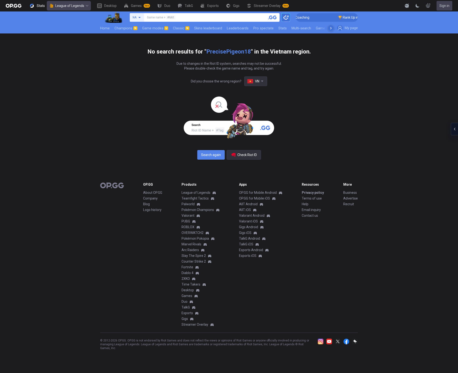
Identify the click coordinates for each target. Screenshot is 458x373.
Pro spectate (263, 28)
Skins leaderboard (208, 28)
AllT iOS (245, 210)
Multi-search (301, 28)
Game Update (326, 28)
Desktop (188, 290)
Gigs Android (248, 227)
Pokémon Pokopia (195, 238)
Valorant (188, 215)
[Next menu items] (331, 28)
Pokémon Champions (198, 210)
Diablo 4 (187, 273)
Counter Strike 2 (194, 261)
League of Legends (69, 6)
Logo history (152, 210)
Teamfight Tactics (195, 198)
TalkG (186, 307)
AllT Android (248, 204)
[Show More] (407, 6)
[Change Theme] (417, 6)
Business (350, 193)
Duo (184, 301)
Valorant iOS (248, 221)
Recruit (348, 204)
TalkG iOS (246, 244)
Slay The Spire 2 (194, 256)
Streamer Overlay (195, 324)
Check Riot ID (247, 155)
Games (187, 296)
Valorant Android (252, 215)
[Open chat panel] (454, 129)
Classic (180, 28)
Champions (125, 28)
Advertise (350, 198)
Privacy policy (313, 193)
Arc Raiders (190, 250)
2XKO (186, 279)
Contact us (310, 215)
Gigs (185, 319)
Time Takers (191, 284)
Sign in (444, 6)
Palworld (188, 204)
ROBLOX (188, 227)
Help (305, 204)
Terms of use (312, 198)
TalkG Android (249, 238)
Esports (187, 313)
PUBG (186, 221)
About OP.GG (152, 193)
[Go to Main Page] (13, 5)
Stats (282, 28)
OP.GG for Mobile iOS (254, 198)
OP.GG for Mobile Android (258, 193)
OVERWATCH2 (192, 233)
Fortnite (187, 267)
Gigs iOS (245, 233)
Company (150, 198)
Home (105, 28)
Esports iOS (247, 256)
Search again (211, 155)
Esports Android (251, 250)
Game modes (154, 28)
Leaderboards (238, 28)
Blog (146, 204)
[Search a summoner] (272, 17)
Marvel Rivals (191, 244)
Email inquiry (311, 210)
